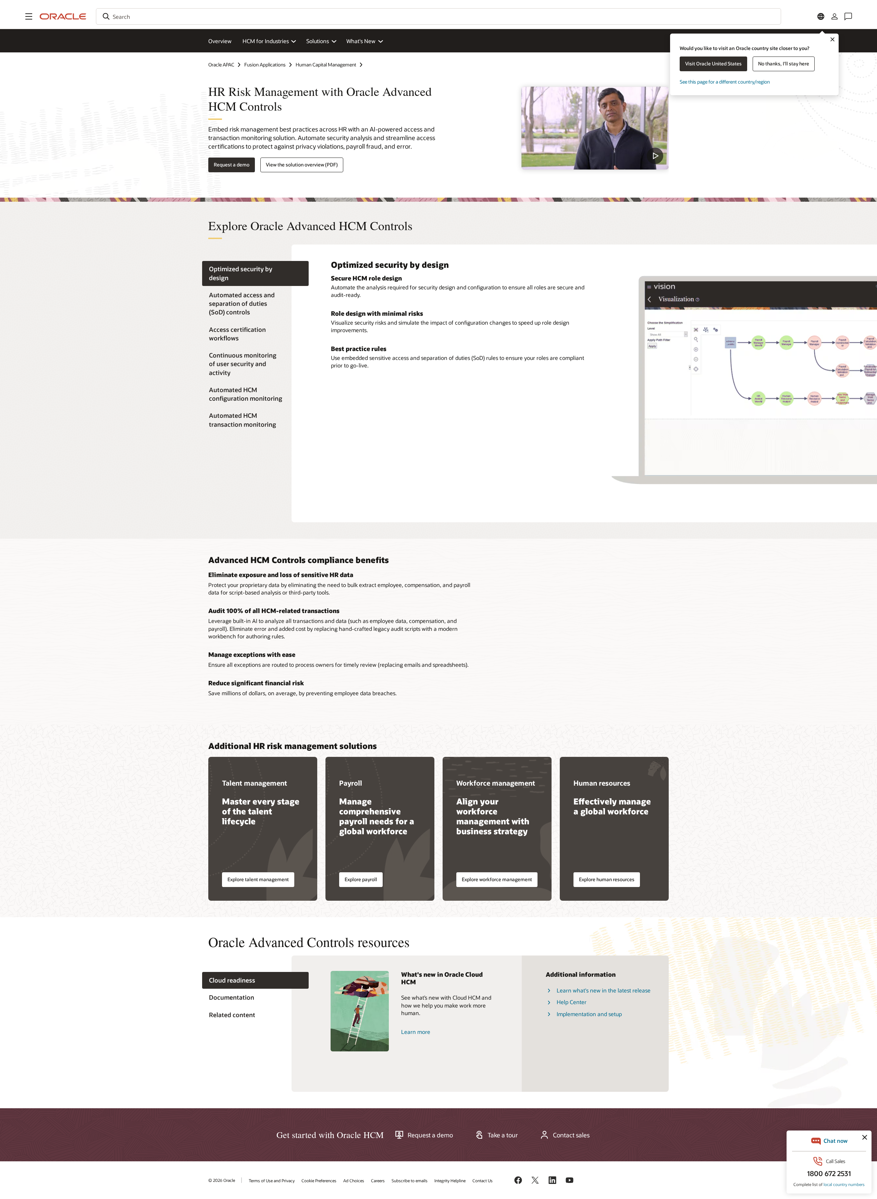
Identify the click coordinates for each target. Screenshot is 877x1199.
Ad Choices (353, 1180)
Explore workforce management (497, 879)
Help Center (571, 1002)
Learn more (415, 1031)
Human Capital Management (326, 64)
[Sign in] (834, 16)
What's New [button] (360, 41)
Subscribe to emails (410, 1180)
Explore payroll (361, 879)
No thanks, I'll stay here (783, 63)
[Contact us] (848, 16)
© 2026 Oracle (221, 1180)
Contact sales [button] (571, 1135)
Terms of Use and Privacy (272, 1180)
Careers (378, 1180)
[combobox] (438, 16)
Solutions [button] (317, 41)
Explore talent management (258, 879)
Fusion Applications (265, 64)
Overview (220, 41)
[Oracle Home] (63, 16)
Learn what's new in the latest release (604, 990)
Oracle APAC (221, 64)
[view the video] (595, 128)
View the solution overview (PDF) (302, 164)
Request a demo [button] (231, 164)
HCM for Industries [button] (266, 41)
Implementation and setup (589, 1013)
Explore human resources (606, 879)
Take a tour (502, 1135)
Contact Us (482, 1180)
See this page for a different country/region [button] (725, 81)
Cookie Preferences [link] (318, 1180)
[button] (29, 16)
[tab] (255, 273)
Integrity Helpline (450, 1180)
